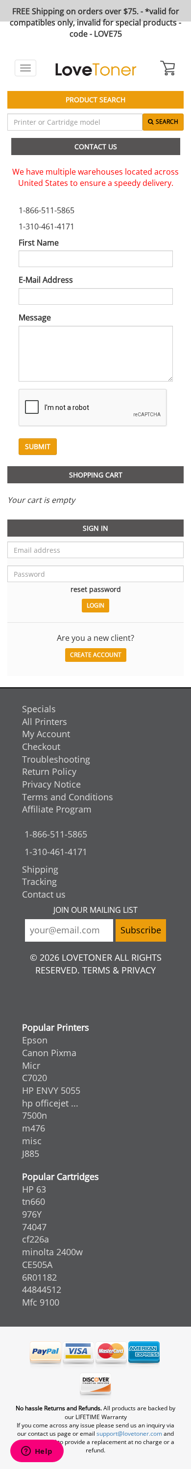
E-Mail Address (46, 279)
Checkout (41, 746)
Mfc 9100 (40, 1302)
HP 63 (34, 1189)
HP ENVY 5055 (51, 1090)
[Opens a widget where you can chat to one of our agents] (37, 1452)
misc (32, 1141)
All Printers (44, 721)
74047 (34, 1227)
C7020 (34, 1078)
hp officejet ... (50, 1103)
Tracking (39, 881)
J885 (30, 1153)
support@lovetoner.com (129, 1433)
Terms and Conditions (67, 797)
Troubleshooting (56, 759)
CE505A (37, 1264)
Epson (35, 1040)
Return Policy (49, 771)
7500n (34, 1115)
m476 (33, 1128)
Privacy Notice (51, 784)
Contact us (44, 894)
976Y (32, 1214)
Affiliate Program (57, 809)
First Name (39, 242)
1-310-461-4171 (55, 852)
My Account (46, 734)
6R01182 (39, 1277)
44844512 (41, 1289)
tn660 (33, 1201)
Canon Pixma (49, 1053)
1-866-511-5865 (55, 834)
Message (35, 317)
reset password (96, 589)
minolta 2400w (52, 1252)
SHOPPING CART (95, 474)
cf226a (35, 1239)
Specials (39, 709)
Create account (95, 655)
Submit (37, 446)
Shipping (40, 869)
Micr (31, 1065)
